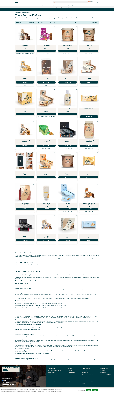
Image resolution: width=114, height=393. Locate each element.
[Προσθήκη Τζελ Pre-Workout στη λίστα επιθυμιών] (33, 216)
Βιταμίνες (53, 5)
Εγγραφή (5, 370)
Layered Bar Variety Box (25, 108)
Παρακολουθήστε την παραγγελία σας (54, 376)
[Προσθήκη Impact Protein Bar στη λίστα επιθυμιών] (55, 216)
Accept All (95, 390)
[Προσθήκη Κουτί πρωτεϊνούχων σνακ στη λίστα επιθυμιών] (33, 153)
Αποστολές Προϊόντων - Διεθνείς (53, 374)
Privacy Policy (3, 392)
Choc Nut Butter (89, 45)
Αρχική (16, 12)
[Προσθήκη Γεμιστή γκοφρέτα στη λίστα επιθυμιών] (97, 58)
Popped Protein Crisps (46, 140)
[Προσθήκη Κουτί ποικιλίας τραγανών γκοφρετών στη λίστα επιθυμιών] (76, 216)
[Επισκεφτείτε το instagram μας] (3, 384)
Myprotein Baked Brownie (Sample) (89, 171)
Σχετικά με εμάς (84, 370)
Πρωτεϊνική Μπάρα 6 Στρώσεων (89, 203)
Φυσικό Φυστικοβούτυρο (67, 45)
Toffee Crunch (46, 171)
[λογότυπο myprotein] (20, 2)
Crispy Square (67, 203)
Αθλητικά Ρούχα (48, 5)
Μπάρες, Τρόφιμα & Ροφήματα (61, 5)
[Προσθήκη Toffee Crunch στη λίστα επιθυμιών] (55, 153)
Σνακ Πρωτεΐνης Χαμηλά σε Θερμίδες (51, 18)
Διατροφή (42, 5)
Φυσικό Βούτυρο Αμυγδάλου (68, 171)
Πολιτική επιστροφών (51, 372)
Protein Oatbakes (18, 305)
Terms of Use (8, 392)
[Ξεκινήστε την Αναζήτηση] (54, 2)
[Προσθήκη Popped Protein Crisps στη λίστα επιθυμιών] (55, 121)
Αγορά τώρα (25, 50)
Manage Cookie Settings (81, 390)
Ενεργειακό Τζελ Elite (67, 140)
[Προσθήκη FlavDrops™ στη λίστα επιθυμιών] (76, 89)
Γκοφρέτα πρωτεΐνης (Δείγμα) (89, 108)
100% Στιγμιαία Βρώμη (25, 203)
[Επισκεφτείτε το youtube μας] (9, 384)
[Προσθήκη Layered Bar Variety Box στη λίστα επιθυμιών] (33, 89)
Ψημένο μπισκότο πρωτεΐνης (25, 140)
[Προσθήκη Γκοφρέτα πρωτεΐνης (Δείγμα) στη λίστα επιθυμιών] (97, 89)
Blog (69, 374)
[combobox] (73, 2)
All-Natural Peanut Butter (19, 303)
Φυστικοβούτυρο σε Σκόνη (89, 140)
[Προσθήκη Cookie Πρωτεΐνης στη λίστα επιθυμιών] (33, 26)
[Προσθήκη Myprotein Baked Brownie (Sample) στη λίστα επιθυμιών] (97, 153)
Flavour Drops (17, 307)
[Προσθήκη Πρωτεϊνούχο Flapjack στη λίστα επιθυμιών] (33, 58)
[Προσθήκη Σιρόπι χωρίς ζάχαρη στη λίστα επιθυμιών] (55, 184)
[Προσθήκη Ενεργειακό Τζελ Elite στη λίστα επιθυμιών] (76, 121)
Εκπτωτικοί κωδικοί (103, 370)
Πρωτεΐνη (38, 5)
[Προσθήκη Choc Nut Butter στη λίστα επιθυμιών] (97, 26)
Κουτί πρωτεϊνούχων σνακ (25, 171)
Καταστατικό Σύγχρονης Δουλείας (87, 374)
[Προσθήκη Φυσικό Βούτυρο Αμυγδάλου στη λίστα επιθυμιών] (76, 153)
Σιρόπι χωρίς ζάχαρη (46, 203)
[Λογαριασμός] (94, 2)
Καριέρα (83, 383)
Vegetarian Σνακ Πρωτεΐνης (68, 18)
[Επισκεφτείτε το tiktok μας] (7, 384)
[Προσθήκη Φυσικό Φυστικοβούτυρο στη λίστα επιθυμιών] (76, 26)
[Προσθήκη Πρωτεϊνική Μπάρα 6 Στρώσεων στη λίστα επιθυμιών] (97, 184)
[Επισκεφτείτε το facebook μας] (5, 384)
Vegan (69, 5)
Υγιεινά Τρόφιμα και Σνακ (26, 12)
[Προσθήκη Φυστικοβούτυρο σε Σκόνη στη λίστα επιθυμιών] (97, 121)
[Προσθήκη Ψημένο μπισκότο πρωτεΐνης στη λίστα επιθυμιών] (33, 121)
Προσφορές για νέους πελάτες (104, 376)
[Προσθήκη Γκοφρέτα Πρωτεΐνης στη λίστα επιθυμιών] (76, 58)
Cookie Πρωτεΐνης (25, 45)
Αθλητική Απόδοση (74, 5)
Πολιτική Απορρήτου (85, 376)
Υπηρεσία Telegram (103, 372)
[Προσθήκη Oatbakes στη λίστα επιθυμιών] (55, 89)
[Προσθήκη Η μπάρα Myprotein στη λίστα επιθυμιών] (55, 26)
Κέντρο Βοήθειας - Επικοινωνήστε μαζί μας (55, 370)
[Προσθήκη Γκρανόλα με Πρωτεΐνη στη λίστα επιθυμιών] (55, 58)
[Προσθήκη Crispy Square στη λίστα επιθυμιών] (76, 184)
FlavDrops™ (68, 108)
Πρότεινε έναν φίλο (105, 374)
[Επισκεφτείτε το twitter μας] (11, 384)
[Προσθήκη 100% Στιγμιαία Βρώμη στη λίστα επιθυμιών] (33, 184)
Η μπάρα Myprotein (46, 45)
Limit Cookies (89, 390)
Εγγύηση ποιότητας (85, 372)
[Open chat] (13, 384)
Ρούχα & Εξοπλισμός (72, 372)
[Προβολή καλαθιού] (97, 2)
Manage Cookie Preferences (7, 378)
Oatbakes (46, 108)
